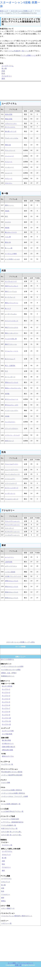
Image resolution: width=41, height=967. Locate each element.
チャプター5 (6, 702)
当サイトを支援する (7, 659)
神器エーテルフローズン (13, 388)
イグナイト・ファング (12, 435)
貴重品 (3, 901)
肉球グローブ (9, 441)
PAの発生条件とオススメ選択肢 (11, 772)
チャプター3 (6, 696)
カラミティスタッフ (11, 321)
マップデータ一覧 (7, 764)
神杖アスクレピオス (11, 327)
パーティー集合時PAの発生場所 (11, 775)
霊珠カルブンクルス (11, 382)
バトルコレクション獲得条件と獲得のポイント (16, 916)
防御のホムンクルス (11, 592)
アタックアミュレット (12, 521)
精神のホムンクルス (11, 598)
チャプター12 (6, 724)
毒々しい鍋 (8, 248)
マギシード (8, 178)
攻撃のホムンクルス (11, 581)
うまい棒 (8, 237)
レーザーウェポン (11, 314)
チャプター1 (6, 689)
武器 (3, 71)
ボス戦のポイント (8, 743)
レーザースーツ (10, 493)
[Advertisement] (20, 90)
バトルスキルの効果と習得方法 (11, 790)
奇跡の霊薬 (8, 114)
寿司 (6, 216)
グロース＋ (8, 183)
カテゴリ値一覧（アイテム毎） (11, 832)
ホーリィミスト (10, 127)
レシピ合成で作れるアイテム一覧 (12, 811)
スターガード (9, 528)
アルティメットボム (11, 138)
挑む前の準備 (6, 740)
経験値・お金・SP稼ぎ (9, 673)
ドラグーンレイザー (11, 410)
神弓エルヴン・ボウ (11, 405)
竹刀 (6, 371)
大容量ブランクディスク (13, 576)
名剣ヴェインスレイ (11, 286)
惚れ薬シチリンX (10, 131)
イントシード (9, 156)
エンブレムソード (11, 281)
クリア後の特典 (7, 734)
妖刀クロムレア (10, 359)
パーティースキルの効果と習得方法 (13, 793)
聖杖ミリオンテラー (11, 333)
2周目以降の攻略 (7, 750)
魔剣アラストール (11, 344)
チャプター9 (6, 715)
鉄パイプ (8, 308)
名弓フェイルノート (11, 399)
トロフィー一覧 (6, 923)
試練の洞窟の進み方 (8, 747)
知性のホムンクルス (11, 586)
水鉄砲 (7, 416)
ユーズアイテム (8, 66)
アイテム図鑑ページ (28, 55)
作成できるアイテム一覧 (9, 828)
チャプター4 (6, 699)
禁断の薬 (8, 145)
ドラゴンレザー (10, 479)
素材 (3, 78)
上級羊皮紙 (8, 562)
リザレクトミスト (11, 123)
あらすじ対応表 (7, 686)
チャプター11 (6, 721)
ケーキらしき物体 (11, 253)
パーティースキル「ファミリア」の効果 (14, 796)
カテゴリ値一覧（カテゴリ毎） (11, 835)
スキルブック (6, 854)
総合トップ (4, 11)
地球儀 (7, 393)
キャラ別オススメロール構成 (10, 669)
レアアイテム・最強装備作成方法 (12, 822)
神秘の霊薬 (8, 119)
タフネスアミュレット (12, 531)
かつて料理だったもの (12, 259)
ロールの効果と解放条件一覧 (10, 804)
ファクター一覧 (7, 845)
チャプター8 (6, 711)
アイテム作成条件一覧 (8, 825)
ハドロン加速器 (10, 572)
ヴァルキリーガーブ (11, 499)
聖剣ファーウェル (11, 291)
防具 (3, 73)
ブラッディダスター (11, 428)
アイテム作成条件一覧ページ (18, 51)
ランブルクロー (10, 422)
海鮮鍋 (7, 227)
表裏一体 (18, 965)
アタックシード (10, 150)
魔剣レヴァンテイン (11, 303)
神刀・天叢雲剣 (10, 365)
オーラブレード (10, 297)
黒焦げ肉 (8, 242)
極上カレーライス (11, 232)
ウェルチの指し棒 (11, 339)
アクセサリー (7, 76)
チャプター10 (6, 718)
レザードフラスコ (11, 566)
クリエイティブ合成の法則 (10, 819)
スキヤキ (8, 222)
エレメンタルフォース (12, 474)
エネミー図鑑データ (7, 908)
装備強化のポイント (7, 676)
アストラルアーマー (11, 464)
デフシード (8, 161)
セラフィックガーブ (11, 488)
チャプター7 (6, 708)
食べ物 (4, 68)
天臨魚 (7, 211)
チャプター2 (6, 692)
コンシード (8, 173)
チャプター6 (6, 705)
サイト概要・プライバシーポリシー (20, 963)
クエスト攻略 (5, 782)
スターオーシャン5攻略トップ (21, 11)
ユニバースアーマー (11, 469)
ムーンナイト (9, 557)
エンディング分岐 (8, 731)
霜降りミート (9, 205)
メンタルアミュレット (12, 535)
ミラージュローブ (11, 483)
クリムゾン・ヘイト (11, 351)
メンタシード (9, 167)
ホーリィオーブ (10, 377)
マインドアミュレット (12, 524)
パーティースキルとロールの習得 (12, 666)
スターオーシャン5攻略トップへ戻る (20, 642)
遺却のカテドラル (8, 756)
